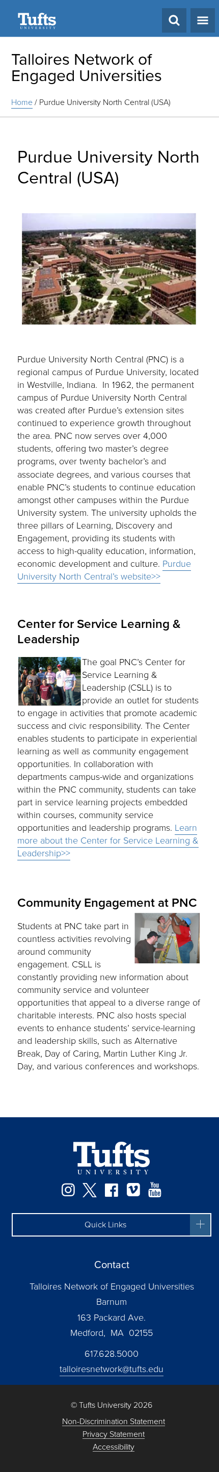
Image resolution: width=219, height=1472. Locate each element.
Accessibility (113, 1447)
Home (22, 102)
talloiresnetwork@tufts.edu (111, 1369)
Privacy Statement (114, 1434)
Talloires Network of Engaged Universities (86, 67)
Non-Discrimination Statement (113, 1421)
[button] (111, 1225)
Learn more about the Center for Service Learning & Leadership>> (108, 840)
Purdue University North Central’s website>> (104, 570)
